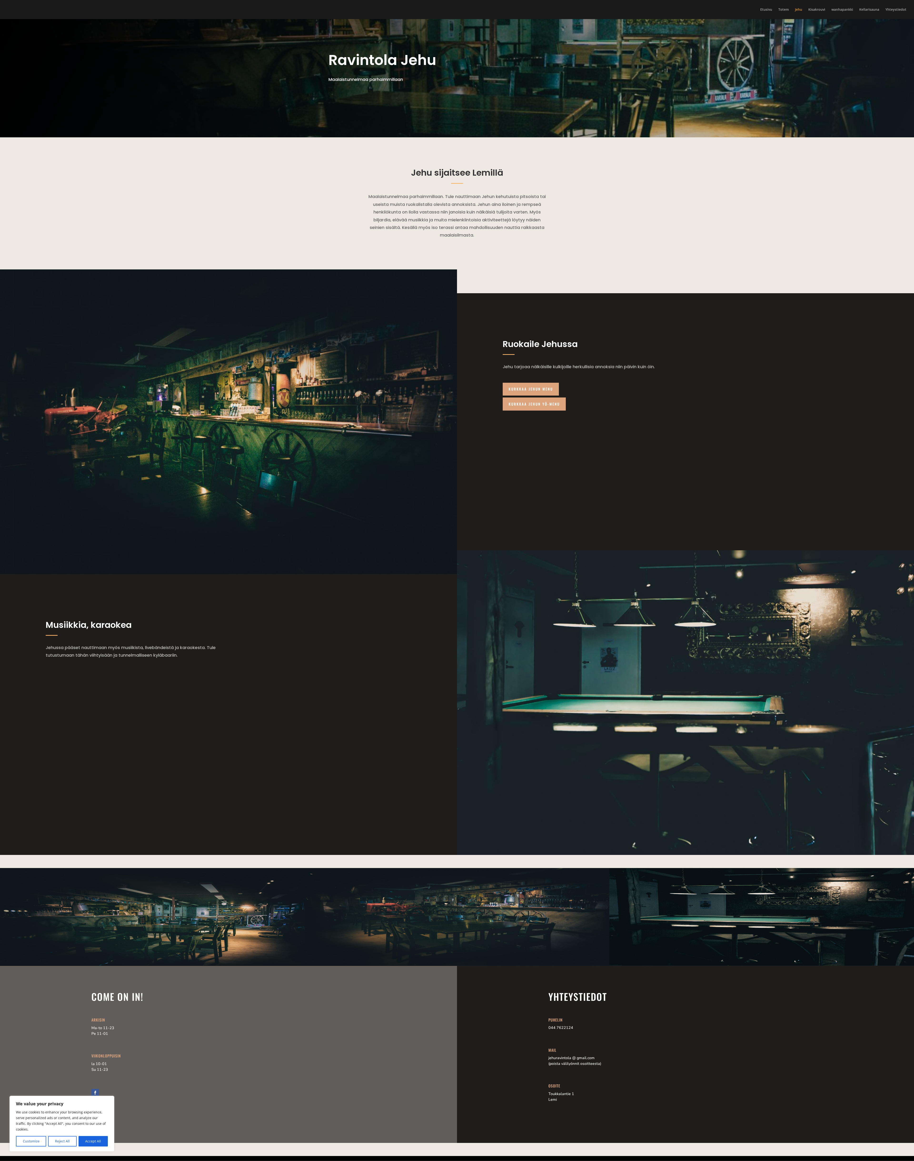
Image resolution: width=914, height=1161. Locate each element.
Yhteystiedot (895, 10)
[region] (62, 1123)
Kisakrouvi (816, 10)
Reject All (62, 1141)
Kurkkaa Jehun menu (531, 389)
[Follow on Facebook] (95, 1092)
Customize (31, 1141)
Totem (783, 10)
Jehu (798, 10)
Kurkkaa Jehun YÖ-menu (534, 404)
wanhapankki (842, 10)
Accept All (93, 1141)
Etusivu (766, 10)
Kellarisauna (869, 10)
